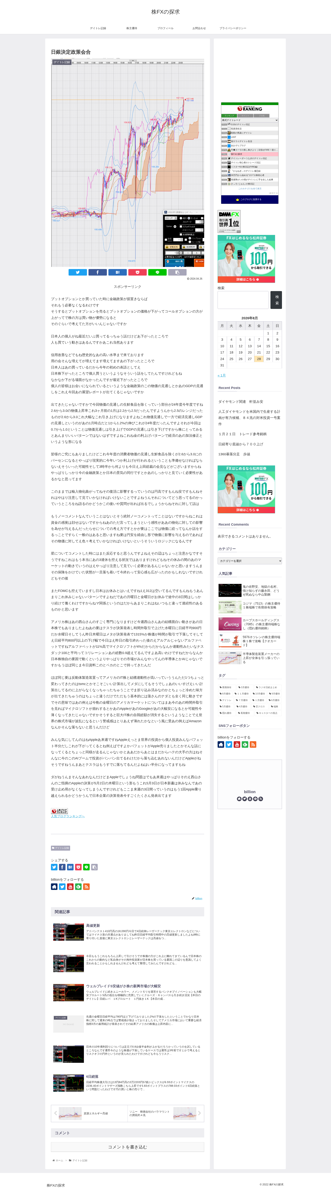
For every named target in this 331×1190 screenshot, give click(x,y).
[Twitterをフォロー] (62, 886)
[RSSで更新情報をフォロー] (86, 886)
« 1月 (222, 375)
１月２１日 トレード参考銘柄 (242, 434)
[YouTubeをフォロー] (70, 886)
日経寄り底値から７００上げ (240, 444)
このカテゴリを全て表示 (249, 188)
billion (250, 792)
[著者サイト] (54, 886)
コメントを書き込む (127, 1147)
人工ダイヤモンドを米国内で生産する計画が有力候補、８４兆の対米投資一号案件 (249, 418)
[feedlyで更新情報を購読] (78, 886)
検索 (221, 288)
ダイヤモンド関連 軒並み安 (240, 402)
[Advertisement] (250, 69)
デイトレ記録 (62, 848)
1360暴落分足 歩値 (234, 454)
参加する (273, 193)
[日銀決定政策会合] (117, 272)
